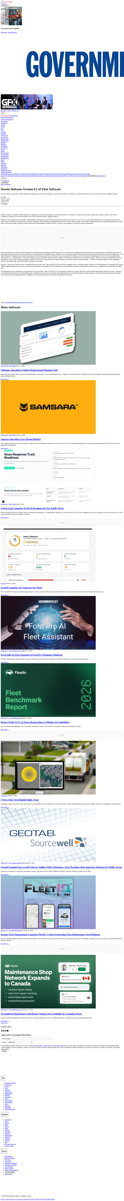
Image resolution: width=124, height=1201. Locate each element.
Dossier (7, 302)
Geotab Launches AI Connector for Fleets (21, 587)
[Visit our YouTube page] (8, 1031)
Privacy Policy (69, 176)
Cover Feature (8, 2)
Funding (3, 132)
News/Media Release (15, 651)
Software (3, 163)
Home (3, 184)
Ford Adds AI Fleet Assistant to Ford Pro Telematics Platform (31, 655)
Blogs (17, 174)
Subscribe (4, 32)
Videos (21, 174)
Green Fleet (4, 135)
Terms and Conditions (80, 176)
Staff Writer (12, 366)
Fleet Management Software (18, 302)
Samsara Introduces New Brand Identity (21, 439)
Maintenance (5, 139)
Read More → (5, 379)
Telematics (4, 167)
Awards (64, 174)
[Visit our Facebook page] (2, 1031)
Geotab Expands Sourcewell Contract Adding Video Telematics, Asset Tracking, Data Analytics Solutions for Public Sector (61, 867)
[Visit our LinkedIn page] (4, 1031)
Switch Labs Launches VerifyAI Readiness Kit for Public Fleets (32, 508)
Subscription (4, 176)
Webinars (59, 174)
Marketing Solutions (37, 176)
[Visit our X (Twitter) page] (6, 1031)
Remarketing (5, 156)
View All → (4, 1023)
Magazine (35, 174)
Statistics (41, 174)
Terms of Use (14, 1199)
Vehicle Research (6, 170)
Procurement (5, 153)
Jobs (68, 174)
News (14, 2)
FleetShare (4, 174)
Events (3, 125)
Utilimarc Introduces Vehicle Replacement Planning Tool (29, 370)
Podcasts (54, 174)
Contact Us (27, 176)
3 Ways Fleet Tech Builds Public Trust (20, 800)
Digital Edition (12, 32)
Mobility (3, 142)
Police (3, 149)
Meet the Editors (13, 176)
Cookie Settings (92, 176)
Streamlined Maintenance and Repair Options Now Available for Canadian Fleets (41, 1014)
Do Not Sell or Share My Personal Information (40, 1199)
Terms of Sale (22, 1199)
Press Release (60, 176)
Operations (4, 146)
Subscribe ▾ (5, 6)
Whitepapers (47, 174)
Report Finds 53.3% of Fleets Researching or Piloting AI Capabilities (35, 722)
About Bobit (101, 176)
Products (29, 174)
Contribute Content (50, 176)
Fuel (2, 128)
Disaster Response (6, 117)
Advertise (21, 176)
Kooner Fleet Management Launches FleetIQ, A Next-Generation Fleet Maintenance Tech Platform (50, 934)
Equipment (4, 121)
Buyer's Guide (85, 174)
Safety (3, 160)
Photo (25, 174)
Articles (18, 2)
